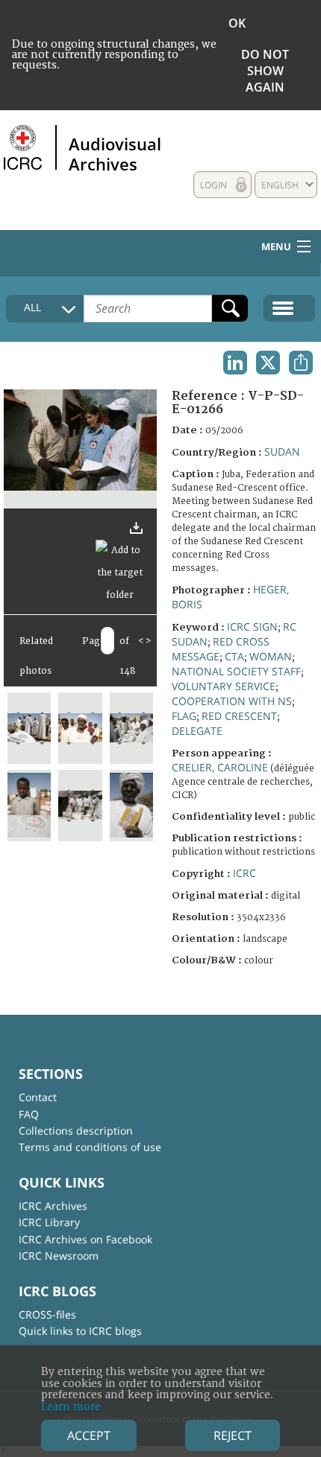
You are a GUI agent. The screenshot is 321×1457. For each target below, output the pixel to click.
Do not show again (265, 70)
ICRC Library (49, 1222)
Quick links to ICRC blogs (80, 1331)
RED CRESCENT (239, 716)
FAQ (29, 1114)
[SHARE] (301, 362)
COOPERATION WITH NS (232, 701)
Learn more (71, 1406)
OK (237, 23)
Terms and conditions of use (90, 1147)
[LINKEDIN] (235, 362)
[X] (268, 362)
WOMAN (270, 656)
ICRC (244, 873)
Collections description (76, 1130)
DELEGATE (197, 731)
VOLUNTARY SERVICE (223, 686)
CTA (234, 656)
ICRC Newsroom (59, 1256)
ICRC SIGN (252, 626)
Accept (88, 1435)
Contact (38, 1097)
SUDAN (282, 451)
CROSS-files (47, 1314)
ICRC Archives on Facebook (85, 1239)
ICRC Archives (53, 1206)
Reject (233, 1435)
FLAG (184, 716)
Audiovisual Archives (115, 153)
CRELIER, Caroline (220, 767)
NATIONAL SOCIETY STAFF (236, 671)
